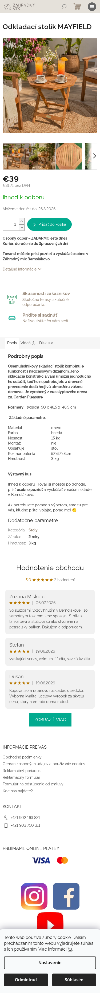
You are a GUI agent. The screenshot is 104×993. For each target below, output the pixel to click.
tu (70, 949)
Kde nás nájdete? (18, 791)
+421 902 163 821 (25, 818)
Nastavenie (50, 962)
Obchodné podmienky (22, 757)
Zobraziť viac (50, 719)
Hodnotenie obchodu (50, 568)
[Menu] (92, 6)
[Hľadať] (64, 6)
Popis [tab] (12, 343)
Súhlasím (74, 979)
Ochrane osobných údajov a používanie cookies (44, 764)
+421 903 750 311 (25, 825)
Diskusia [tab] (46, 343)
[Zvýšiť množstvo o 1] (21, 221)
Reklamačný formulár (21, 777)
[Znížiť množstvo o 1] (21, 227)
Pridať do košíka (52, 224)
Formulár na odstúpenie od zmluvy (33, 784)
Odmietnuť (26, 979)
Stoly (33, 530)
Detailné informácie (20, 269)
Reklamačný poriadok (22, 771)
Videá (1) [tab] (28, 343)
